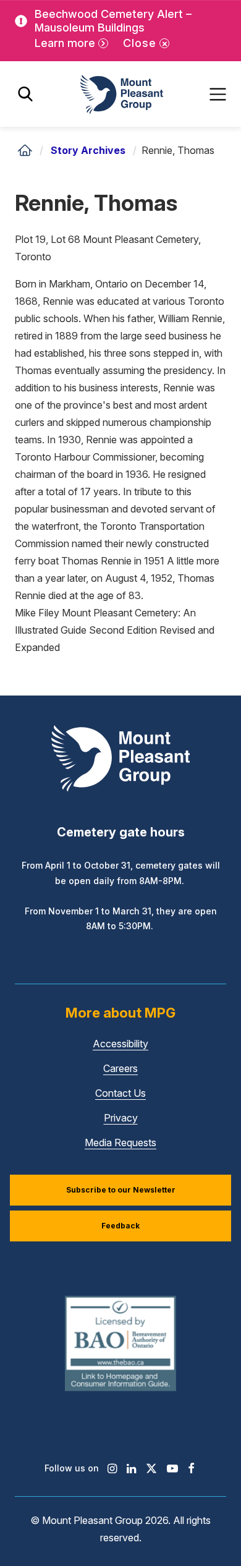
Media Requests (120, 1142)
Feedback (120, 1225)
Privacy (121, 1118)
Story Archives (88, 150)
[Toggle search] (25, 94)
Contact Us (120, 1093)
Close (139, 42)
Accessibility (120, 1043)
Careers (120, 1068)
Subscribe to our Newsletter (120, 1189)
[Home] (25, 150)
